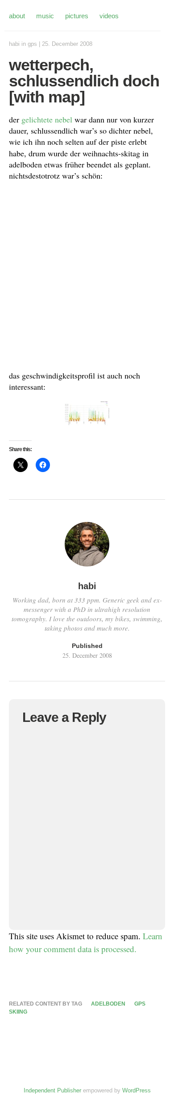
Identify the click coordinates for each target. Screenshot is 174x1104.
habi (14, 44)
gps (32, 44)
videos (109, 16)
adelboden (108, 1004)
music (45, 16)
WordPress (136, 1090)
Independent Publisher (52, 1090)
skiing (18, 1012)
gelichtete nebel (46, 119)
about (17, 16)
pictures (76, 16)
